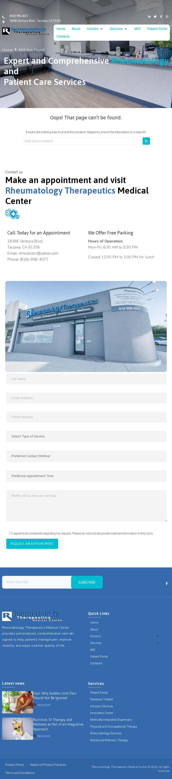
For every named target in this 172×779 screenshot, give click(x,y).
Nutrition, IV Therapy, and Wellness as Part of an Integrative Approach (58, 724)
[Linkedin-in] (149, 17)
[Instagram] (167, 17)
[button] (95, 29)
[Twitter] (155, 17)
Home (7, 49)
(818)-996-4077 (34, 259)
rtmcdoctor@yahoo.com (38, 253)
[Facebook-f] (161, 17)
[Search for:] (81, 141)
